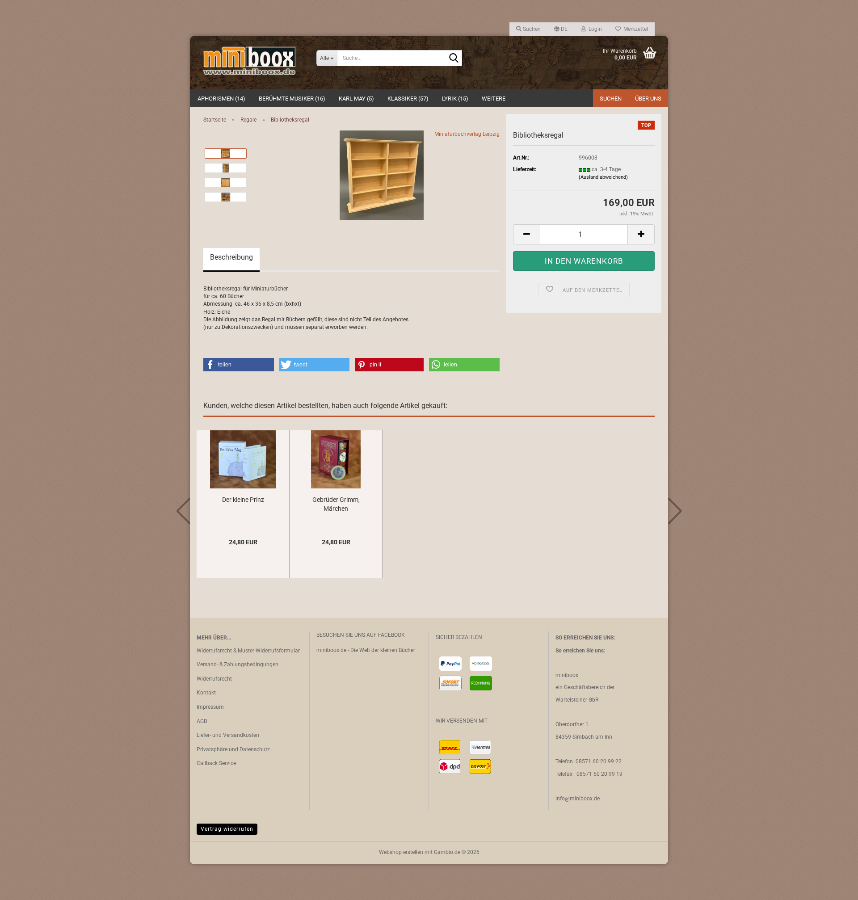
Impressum (210, 707)
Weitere (493, 98)
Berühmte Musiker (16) (292, 98)
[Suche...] (453, 58)
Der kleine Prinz (243, 499)
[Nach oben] (833, 886)
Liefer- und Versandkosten (228, 735)
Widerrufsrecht (214, 679)
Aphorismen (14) (221, 98)
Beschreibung (231, 257)
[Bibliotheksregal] (382, 175)
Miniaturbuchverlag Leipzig (467, 134)
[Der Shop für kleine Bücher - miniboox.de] (250, 62)
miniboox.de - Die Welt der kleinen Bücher (365, 650)
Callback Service (216, 763)
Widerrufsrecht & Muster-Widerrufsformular (248, 651)
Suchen (611, 98)
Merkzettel (634, 29)
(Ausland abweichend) (603, 177)
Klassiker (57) (408, 98)
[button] (560, 29)
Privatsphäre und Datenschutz (233, 749)
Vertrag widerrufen (227, 829)
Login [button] (594, 29)
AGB (202, 721)
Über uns (648, 98)
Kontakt (206, 693)
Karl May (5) (356, 98)
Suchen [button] (531, 29)
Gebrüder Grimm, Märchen (336, 504)
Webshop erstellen (401, 852)
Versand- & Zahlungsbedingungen (237, 664)
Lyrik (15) (455, 98)
